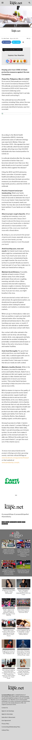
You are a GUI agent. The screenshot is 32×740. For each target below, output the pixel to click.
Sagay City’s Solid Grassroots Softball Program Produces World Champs (9, 551)
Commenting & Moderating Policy (11, 727)
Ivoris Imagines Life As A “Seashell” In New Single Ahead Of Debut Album (23, 632)
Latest (3, 522)
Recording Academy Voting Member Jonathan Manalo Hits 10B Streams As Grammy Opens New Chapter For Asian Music (8, 674)
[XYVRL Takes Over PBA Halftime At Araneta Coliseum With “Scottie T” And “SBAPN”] (9, 602)
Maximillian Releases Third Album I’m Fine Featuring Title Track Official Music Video (23, 653)
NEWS (23, 522)
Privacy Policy (5, 723)
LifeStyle (19, 522)
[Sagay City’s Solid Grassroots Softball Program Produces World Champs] (9, 544)
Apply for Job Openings (8, 711)
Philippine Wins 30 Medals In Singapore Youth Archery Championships (8, 572)
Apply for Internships (7, 714)
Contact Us (5, 707)
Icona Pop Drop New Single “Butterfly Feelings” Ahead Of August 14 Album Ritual (23, 672)
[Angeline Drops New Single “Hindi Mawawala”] (9, 583)
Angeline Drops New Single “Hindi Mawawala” (8, 592)
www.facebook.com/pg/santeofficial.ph (15, 458)
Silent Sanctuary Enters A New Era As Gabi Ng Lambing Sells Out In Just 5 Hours (8, 633)
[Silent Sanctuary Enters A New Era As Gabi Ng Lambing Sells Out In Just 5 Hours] (9, 623)
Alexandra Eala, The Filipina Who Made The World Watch (23, 571)
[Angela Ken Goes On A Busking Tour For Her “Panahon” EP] (9, 644)
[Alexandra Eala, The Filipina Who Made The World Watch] (23, 564)
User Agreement (6, 720)
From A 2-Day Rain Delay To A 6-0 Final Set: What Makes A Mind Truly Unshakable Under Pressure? (23, 553)
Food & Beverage (13, 522)
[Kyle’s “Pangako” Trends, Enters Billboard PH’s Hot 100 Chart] (23, 583)
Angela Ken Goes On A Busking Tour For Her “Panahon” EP (8, 652)
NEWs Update (4, 523)
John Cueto (6, 38)
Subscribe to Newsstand (8, 717)
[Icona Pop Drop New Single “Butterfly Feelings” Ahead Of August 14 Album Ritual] (23, 663)
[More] (23, 42)
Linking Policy (5, 730)
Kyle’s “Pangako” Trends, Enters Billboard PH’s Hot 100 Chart (23, 592)
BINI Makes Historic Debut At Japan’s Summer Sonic (23, 611)
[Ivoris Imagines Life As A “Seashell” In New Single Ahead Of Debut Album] (23, 623)
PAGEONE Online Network (8, 588)
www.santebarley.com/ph (10, 462)
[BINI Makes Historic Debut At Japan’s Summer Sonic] (23, 602)
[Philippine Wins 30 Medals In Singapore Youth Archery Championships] (9, 564)
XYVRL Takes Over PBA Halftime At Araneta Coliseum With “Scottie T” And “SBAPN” (8, 612)
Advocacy (7, 522)
